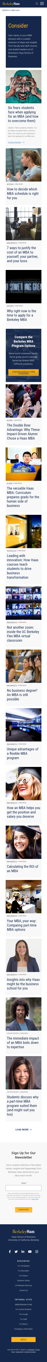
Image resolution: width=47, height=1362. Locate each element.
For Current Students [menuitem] (23, 1309)
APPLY (23, 1339)
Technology (11, 551)
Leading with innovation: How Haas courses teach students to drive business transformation (22, 567)
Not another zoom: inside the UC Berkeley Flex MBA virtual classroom (23, 634)
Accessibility (20, 1352)
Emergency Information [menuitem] (23, 1329)
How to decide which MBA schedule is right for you (23, 193)
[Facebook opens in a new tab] (10, 1252)
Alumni (9, 420)
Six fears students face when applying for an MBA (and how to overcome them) (23, 114)
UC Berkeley (30, 1349)
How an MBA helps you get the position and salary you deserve (23, 812)
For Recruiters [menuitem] (23, 1271)
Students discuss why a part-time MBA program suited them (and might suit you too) (22, 1105)
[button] (37, 3)
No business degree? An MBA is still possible (22, 694)
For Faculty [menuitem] (23, 1314)
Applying (10, 184)
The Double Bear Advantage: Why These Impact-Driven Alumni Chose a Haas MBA (23, 431)
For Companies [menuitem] (23, 1266)
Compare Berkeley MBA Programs (23, 372)
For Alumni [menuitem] (23, 1324)
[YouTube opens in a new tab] (30, 1252)
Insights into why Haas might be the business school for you (23, 983)
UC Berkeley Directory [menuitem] (23, 1285)
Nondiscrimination (30, 1352)
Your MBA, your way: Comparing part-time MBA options (22, 925)
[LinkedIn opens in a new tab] (23, 1252)
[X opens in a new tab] (16, 1252)
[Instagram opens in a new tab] (36, 1252)
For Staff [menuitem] (23, 1319)
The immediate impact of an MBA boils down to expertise (23, 1042)
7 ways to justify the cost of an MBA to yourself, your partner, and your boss (22, 254)
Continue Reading (14, 142)
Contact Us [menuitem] (23, 1290)
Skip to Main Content (7, 9)
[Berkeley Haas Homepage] (11, 4)
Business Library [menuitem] (23, 1281)
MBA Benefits (12, 243)
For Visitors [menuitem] (23, 1276)
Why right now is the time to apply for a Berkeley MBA (21, 315)
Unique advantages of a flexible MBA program (22, 753)
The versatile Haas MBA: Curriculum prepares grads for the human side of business (23, 497)
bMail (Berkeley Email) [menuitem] (23, 1304)
